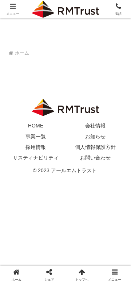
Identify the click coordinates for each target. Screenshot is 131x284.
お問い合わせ (95, 158)
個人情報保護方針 (95, 147)
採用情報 (35, 147)
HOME (35, 126)
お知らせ (95, 136)
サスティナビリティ (36, 158)
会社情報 (95, 126)
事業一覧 (35, 136)
